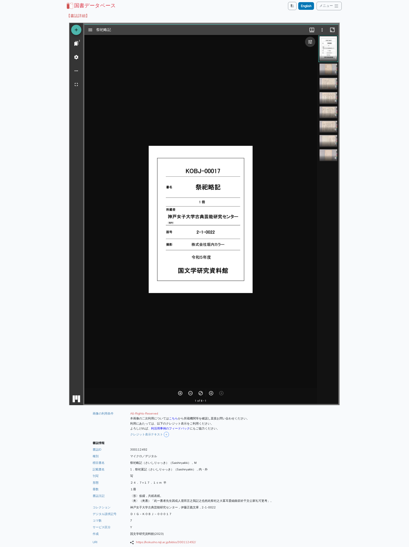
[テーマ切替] (292, 6)
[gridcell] (91, 5)
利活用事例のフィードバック (170, 428)
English (306, 6)
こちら (173, 418)
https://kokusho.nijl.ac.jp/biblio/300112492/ (166, 542)
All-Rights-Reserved (144, 413)
